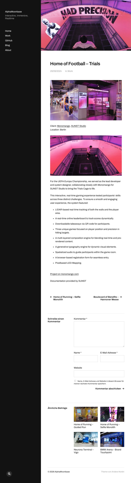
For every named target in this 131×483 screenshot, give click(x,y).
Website (78, 368)
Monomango (63, 126)
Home (8, 31)
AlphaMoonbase (13, 11)
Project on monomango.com (64, 274)
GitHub (8, 40)
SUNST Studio (78, 126)
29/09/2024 (56, 71)
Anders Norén (118, 472)
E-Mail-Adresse (108, 352)
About (8, 50)
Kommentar (80, 319)
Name (77, 352)
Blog (7, 45)
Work (7, 35)
